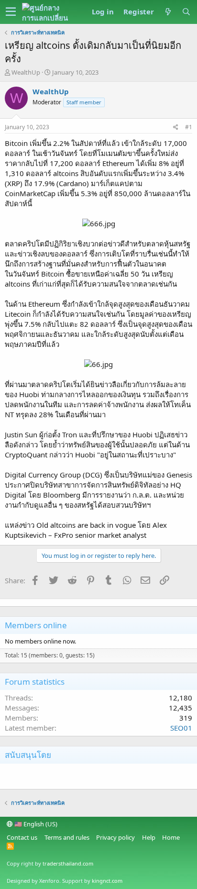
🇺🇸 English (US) (35, 824)
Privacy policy (115, 837)
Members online (36, 625)
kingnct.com (107, 880)
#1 (188, 127)
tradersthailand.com (68, 863)
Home (171, 837)
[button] (11, 12)
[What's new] (168, 12)
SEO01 (181, 728)
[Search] (186, 12)
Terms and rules (66, 837)
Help (148, 837)
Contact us (22, 837)
